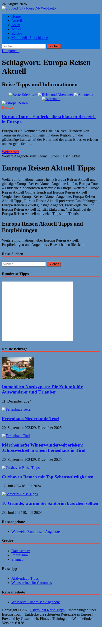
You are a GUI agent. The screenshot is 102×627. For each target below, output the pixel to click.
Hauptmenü (10, 51)
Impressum (19, 555)
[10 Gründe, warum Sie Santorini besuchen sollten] (20, 494)
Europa (16, 33)
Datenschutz (20, 551)
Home (16, 16)
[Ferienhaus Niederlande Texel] (16, 409)
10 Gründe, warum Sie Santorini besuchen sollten (50, 503)
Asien (15, 25)
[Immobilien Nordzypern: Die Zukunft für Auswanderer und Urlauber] (18, 378)
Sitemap (17, 559)
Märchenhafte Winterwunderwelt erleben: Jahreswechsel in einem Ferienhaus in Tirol (43, 447)
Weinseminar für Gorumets (31, 583)
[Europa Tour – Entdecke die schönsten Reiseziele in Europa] (51, 103)
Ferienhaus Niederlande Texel (30, 418)
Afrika (16, 29)
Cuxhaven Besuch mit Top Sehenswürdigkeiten (47, 476)
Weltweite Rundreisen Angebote (35, 532)
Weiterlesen (10, 152)
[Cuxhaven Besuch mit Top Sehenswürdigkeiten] (21, 468)
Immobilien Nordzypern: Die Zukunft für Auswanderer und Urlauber (42, 389)
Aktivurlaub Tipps (25, 578)
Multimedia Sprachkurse (29, 38)
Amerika (17, 21)
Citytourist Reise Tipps (47, 610)
